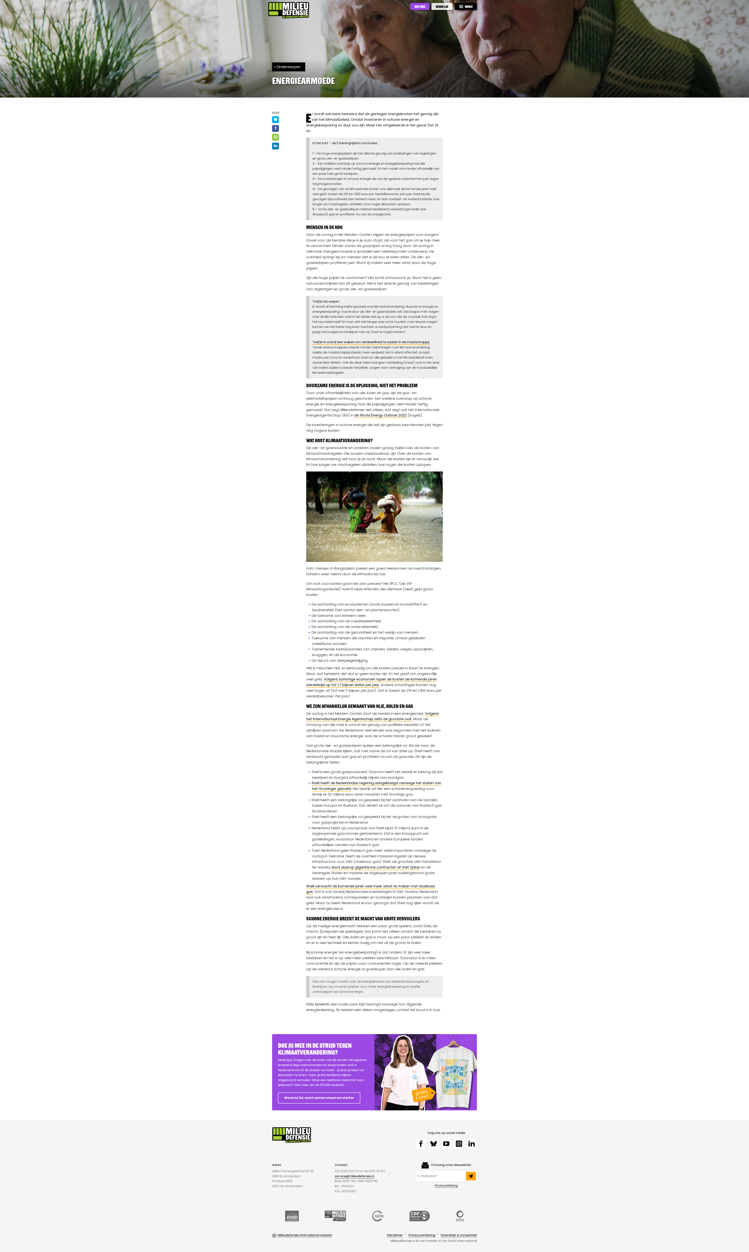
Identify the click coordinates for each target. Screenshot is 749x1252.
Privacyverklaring (446, 1185)
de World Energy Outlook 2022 (380, 415)
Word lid (442, 6)
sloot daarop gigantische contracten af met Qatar (375, 867)
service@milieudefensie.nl (354, 1176)
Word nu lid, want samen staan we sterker (319, 1098)
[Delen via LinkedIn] (275, 146)
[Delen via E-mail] (275, 137)
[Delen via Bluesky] (275, 119)
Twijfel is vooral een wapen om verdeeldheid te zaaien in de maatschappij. (371, 342)
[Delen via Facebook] (275, 128)
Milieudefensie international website (304, 1235)
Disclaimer (395, 1235)
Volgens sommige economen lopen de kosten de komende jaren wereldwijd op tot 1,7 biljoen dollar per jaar (371, 682)
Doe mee (419, 6)
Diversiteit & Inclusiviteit (459, 1235)
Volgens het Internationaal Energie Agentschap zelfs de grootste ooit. (372, 716)
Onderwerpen (288, 66)
